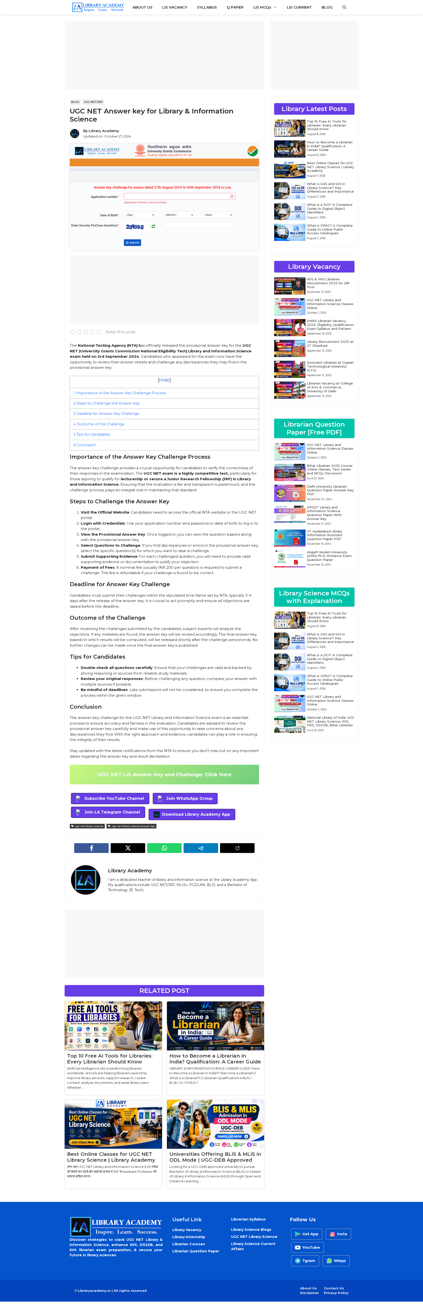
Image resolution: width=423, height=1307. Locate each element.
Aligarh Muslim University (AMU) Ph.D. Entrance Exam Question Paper (329, 556)
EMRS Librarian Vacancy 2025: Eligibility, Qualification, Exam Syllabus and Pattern (330, 324)
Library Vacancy (186, 1230)
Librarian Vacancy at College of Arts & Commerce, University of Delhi (330, 387)
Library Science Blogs (251, 1229)
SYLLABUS (207, 7)
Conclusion (84, 445)
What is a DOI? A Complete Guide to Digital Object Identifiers (329, 208)
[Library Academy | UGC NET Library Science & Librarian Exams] (98, 7)
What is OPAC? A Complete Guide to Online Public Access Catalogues (330, 229)
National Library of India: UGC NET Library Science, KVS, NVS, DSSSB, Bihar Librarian (330, 721)
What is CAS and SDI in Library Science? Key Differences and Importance (330, 187)
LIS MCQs (262, 7)
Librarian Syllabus (248, 1219)
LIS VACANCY (174, 7)
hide (164, 380)
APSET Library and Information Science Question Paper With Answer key (324, 513)
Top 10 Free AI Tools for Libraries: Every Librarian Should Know (110, 1059)
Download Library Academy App (196, 814)
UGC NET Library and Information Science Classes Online (330, 303)
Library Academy (104, 131)
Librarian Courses (188, 1244)
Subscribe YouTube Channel (114, 798)
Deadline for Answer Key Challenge (106, 413)
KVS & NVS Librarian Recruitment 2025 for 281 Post (328, 283)
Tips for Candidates (91, 434)
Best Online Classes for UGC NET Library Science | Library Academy (111, 1157)
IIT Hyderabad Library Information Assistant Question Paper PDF (324, 535)
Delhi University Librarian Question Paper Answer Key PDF (330, 490)
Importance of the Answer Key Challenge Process (119, 393)
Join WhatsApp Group (189, 798)
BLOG (327, 7)
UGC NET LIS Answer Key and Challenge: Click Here (164, 774)
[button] (344, 7)
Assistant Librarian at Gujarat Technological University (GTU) (330, 366)
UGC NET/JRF (93, 102)
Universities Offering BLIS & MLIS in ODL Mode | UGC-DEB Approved (215, 1157)
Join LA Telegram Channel (112, 812)
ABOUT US (142, 7)
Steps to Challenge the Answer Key (106, 403)
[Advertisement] (164, 55)
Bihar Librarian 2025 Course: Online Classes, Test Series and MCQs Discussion (330, 469)
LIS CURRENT (299, 7)
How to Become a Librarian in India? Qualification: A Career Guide (215, 1059)
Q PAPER (235, 7)
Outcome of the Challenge (99, 424)
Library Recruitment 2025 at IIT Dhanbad (330, 343)
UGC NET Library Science (254, 1236)
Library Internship (188, 1237)
